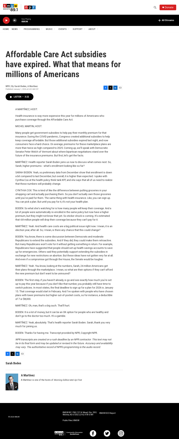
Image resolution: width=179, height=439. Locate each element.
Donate (169, 7)
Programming (32, 29)
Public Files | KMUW (71, 420)
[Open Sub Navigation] (20, 29)
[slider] (19, 20)
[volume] (14, 20)
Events (63, 29)
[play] (6, 20)
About (92, 29)
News (15, 29)
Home (6, 29)
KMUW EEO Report (107, 413)
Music (49, 29)
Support (78, 29)
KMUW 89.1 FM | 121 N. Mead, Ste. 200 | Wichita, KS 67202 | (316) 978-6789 (80, 413)
